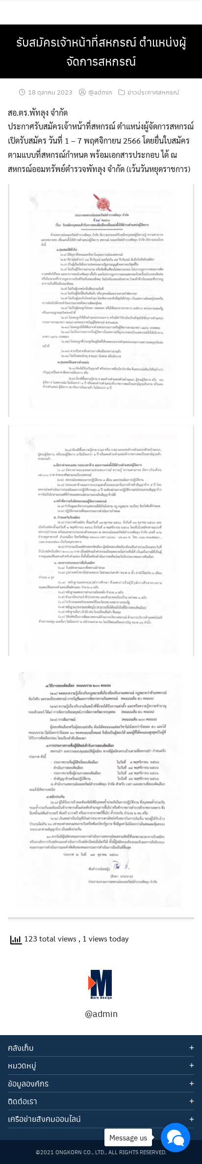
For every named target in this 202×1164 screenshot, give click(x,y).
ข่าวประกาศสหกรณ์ (153, 92)
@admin (100, 92)
